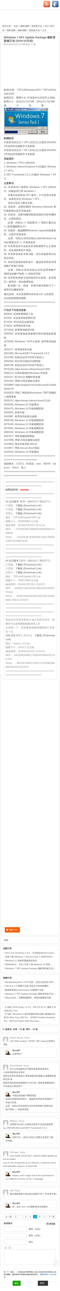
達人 (23, 467)
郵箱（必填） (35, 1235)
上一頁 (8, 1216)
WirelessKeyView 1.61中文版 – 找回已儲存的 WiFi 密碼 (31, 982)
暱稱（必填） (35, 1229)
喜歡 (13, 930)
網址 (31, 1242)
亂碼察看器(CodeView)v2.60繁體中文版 (24, 990)
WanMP (16, 1050)
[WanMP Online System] (19, 17)
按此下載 (20, 203)
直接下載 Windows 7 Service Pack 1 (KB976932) (28, 956)
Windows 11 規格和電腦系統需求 (21, 960)
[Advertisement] (30, 66)
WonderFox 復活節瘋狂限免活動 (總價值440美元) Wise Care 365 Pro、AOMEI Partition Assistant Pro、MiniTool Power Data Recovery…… (29, 1017)
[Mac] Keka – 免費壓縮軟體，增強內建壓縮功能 (28, 997)
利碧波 (30, 463)
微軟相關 (24, 26)
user (38, 463)
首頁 (16, 26)
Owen (15, 467)
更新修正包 (36, 26)
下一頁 (51, 1216)
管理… (43, 1283)
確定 (16, 1283)
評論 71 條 (30, 44)
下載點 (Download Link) (28, 505)
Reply (27, 1037)
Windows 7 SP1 (30, 199)
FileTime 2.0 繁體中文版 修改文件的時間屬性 (27, 986)
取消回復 (51, 1224)
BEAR (47, 463)
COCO (20, 463)
